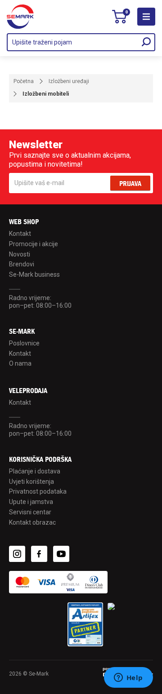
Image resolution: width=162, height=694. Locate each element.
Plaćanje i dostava (34, 471)
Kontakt (20, 233)
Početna (24, 81)
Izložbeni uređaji (69, 81)
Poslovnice (24, 343)
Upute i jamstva (31, 501)
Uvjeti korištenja (31, 481)
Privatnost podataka (38, 491)
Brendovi (21, 264)
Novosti (19, 254)
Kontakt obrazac (32, 522)
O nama (20, 363)
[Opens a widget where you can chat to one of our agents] (128, 678)
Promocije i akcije (33, 244)
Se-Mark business (34, 274)
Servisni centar (30, 512)
